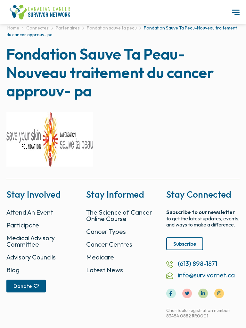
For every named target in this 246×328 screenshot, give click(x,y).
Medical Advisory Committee (30, 241)
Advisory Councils (31, 257)
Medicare (100, 257)
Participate (22, 225)
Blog (13, 270)
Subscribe (184, 244)
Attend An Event (29, 212)
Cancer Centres (109, 244)
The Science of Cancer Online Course (119, 215)
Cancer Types (106, 231)
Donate (22, 286)
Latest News (104, 270)
